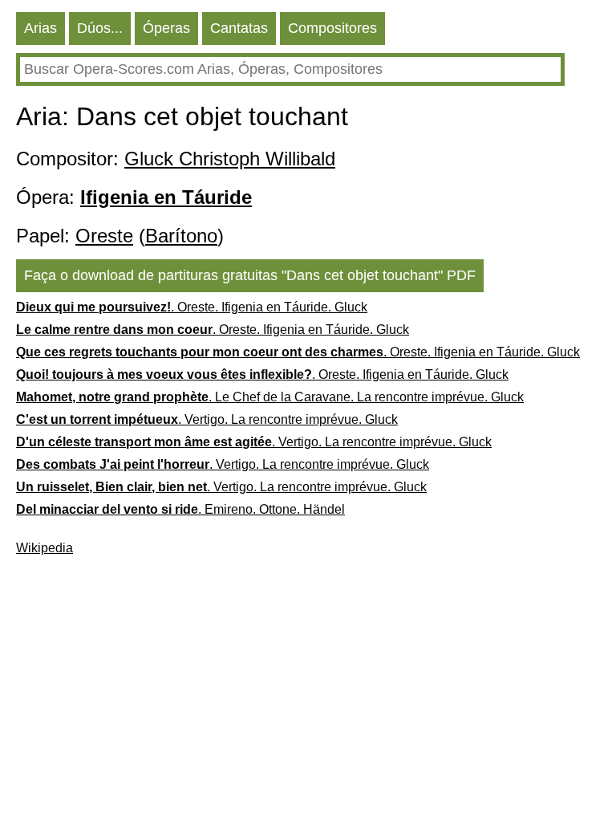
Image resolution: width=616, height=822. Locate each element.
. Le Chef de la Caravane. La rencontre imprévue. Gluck (270, 397)
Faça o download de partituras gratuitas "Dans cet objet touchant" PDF (250, 275)
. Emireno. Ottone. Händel (180, 509)
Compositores (332, 28)
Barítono (181, 235)
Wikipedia (44, 548)
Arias (40, 28)
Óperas (166, 28)
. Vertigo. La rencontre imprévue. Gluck (207, 419)
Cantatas (239, 28)
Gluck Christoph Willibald (229, 158)
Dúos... (100, 28)
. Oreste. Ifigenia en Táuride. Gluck (191, 307)
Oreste (104, 235)
